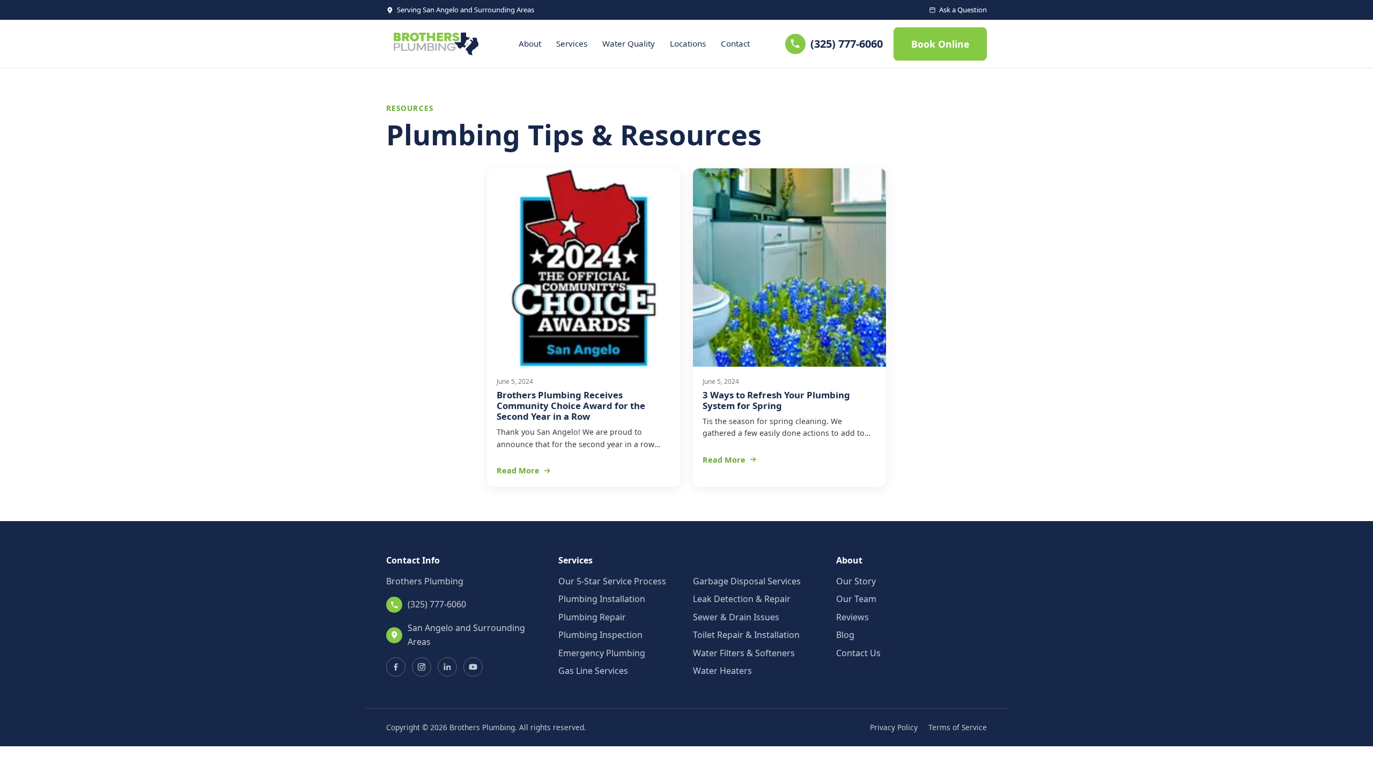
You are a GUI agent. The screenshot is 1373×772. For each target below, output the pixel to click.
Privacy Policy (894, 727)
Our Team (856, 599)
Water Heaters (722, 671)
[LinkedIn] (447, 667)
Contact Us (858, 653)
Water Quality (628, 43)
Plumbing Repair (592, 617)
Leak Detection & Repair (742, 599)
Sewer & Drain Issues (736, 617)
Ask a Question (963, 9)
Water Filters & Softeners (744, 653)
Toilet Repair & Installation (746, 635)
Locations (688, 43)
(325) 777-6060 (846, 43)
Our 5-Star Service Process (612, 581)
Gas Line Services (593, 671)
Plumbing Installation (601, 599)
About (530, 43)
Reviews (852, 617)
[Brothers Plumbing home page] (434, 44)
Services (571, 43)
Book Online (940, 44)
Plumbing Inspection (600, 635)
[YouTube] (473, 667)
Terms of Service (957, 727)
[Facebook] (395, 667)
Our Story (856, 581)
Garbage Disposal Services (747, 581)
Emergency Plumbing (601, 653)
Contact (735, 43)
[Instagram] (421, 667)
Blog (845, 635)
